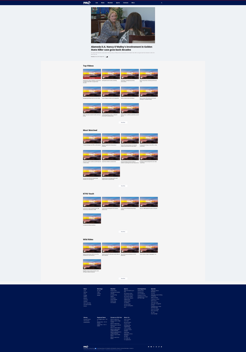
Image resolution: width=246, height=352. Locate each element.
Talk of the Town (154, 302)
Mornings (99, 289)
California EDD (141, 290)
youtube (151, 347)
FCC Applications (127, 339)
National (85, 292)
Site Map (126, 336)
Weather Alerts (114, 290)
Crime (85, 293)
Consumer (86, 299)
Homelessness (141, 292)
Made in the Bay (154, 297)
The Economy (86, 320)
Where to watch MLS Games (115, 338)
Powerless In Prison (142, 295)
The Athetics (126, 302)
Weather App (113, 301)
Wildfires (85, 296)
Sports (126, 289)
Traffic (98, 292)
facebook (154, 347)
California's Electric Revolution (155, 291)
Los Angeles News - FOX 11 (102, 320)
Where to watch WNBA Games (115, 335)
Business (85, 298)
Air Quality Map (114, 294)
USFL (125, 307)
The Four (153, 293)
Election (85, 306)
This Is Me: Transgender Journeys (156, 304)
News (85, 289)
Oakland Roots (127, 299)
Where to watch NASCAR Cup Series (116, 325)
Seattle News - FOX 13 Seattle (101, 325)
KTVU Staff (126, 320)
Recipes (98, 295)
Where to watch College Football (115, 321)
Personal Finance (87, 319)
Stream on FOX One (116, 317)
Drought (85, 295)
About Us (126, 317)
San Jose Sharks (127, 304)
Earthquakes (113, 298)
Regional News (101, 317)
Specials (153, 289)
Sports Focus (153, 300)
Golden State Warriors (128, 294)
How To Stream (127, 319)
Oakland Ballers (127, 301)
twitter (161, 347)
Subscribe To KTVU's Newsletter (128, 334)
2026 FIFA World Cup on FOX (129, 291)
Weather (113, 289)
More (133, 2)
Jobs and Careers (127, 322)
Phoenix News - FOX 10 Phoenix (102, 322)
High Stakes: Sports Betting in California (156, 295)
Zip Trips (99, 290)
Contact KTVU (127, 323)
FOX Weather (113, 302)
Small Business (87, 322)
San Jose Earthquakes (128, 305)
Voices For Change (155, 309)
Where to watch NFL (115, 319)
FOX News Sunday (87, 304)
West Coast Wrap (87, 303)
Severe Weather (114, 299)
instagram (156, 347)
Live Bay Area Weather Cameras (115, 293)
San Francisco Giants (128, 296)
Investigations (142, 289)
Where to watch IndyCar (116, 327)
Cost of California (141, 293)
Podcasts (85, 301)
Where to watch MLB (115, 323)
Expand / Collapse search (161, 3)
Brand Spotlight (154, 313)
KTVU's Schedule (127, 328)
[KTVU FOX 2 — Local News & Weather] (88, 2)
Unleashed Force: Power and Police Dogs (143, 297)
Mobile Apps (126, 332)
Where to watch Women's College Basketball (116, 332)
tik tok (159, 347)
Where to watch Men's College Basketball (115, 330)
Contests (99, 293)
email (149, 347)
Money (85, 317)
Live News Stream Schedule (128, 330)
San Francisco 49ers (128, 293)
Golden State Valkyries (128, 298)
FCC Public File (127, 338)
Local (85, 290)
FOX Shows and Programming (127, 326)
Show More (123, 122)
